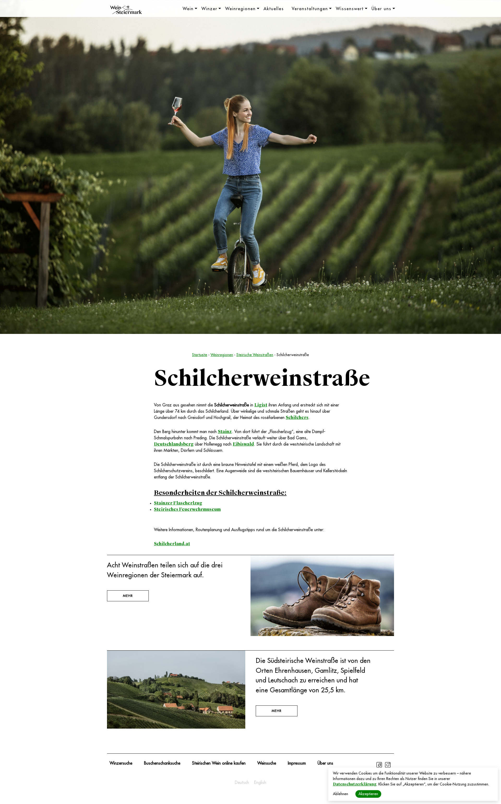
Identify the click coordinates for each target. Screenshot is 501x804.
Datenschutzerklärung (355, 784)
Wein (188, 9)
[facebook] (379, 767)
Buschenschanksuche (162, 763)
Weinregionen (240, 9)
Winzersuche (121, 763)
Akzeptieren (368, 794)
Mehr (128, 595)
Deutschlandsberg (174, 444)
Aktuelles (274, 9)
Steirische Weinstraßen (254, 355)
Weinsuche (266, 763)
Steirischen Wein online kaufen (219, 763)
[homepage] (126, 10)
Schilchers (297, 417)
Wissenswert (350, 9)
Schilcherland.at (172, 544)
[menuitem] (242, 782)
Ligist (260, 405)
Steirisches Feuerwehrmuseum (187, 509)
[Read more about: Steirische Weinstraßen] (322, 635)
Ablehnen (340, 794)
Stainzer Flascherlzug (178, 503)
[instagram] (387, 767)
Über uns (381, 9)
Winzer (209, 9)
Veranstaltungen (310, 9)
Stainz (225, 431)
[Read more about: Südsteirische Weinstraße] (176, 727)
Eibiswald (243, 444)
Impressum (297, 763)
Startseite (199, 355)
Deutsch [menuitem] (242, 783)
